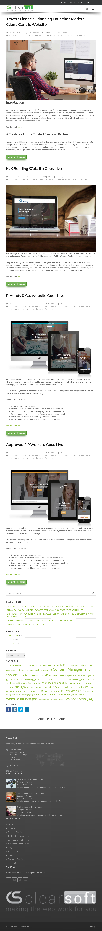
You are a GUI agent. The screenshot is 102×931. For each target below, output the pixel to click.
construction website (29, 179)
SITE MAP (81, 2)
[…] (63, 787)
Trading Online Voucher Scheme (21, 836)
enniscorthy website (62, 306)
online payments (76, 683)
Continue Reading (16, 157)
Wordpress (81, 35)
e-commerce (49, 306)
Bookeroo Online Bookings (19, 840)
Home (10, 824)
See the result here (13, 425)
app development (23, 665)
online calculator (25, 309)
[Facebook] (8, 709)
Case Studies (13, 635)
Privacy (92, 926)
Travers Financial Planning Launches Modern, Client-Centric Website (40, 620)
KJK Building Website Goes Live (34, 168)
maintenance (75, 680)
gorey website (16, 679)
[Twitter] (20, 709)
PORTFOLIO (63, 2)
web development (48, 694)
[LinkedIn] (27, 709)
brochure (87, 665)
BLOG (54, 2)
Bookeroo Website (15, 859)
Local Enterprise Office (59, 680)
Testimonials (13, 851)
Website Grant (78, 695)
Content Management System (33, 35)
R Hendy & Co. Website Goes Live (35, 295)
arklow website (14, 35)
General (11, 639)
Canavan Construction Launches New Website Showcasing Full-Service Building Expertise (50, 606)
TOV (92, 687)
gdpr (91, 676)
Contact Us (12, 855)
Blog (10, 847)
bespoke (60, 664)
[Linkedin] (25, 879)
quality (64, 179)
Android (10, 665)
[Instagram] (14, 709)
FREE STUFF (90, 2)
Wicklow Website (60, 700)
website (66, 694)
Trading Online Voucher (15, 691)
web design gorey (28, 695)
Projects (48, 32)
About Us (12, 828)
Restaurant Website (37, 687)
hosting (31, 680)
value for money (54, 690)
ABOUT (72, 2)
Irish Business (46, 680)
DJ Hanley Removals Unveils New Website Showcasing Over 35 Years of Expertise (45, 610)
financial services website (54, 35)
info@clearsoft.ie (17, 771)
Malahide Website (88, 680)
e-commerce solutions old (18, 843)
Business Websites (15, 832)
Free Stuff (12, 863)
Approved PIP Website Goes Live (34, 444)
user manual (33, 690)
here (19, 127)
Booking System (75, 665)
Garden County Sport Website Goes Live (26, 624)
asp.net (49, 665)
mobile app (12, 683)
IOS (37, 680)
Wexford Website (45, 700)
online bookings (12, 309)
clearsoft (25, 670)
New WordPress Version (31, 683)
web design (75, 691)
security (51, 687)
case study (13, 669)
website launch (70, 35)
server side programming (73, 687)
